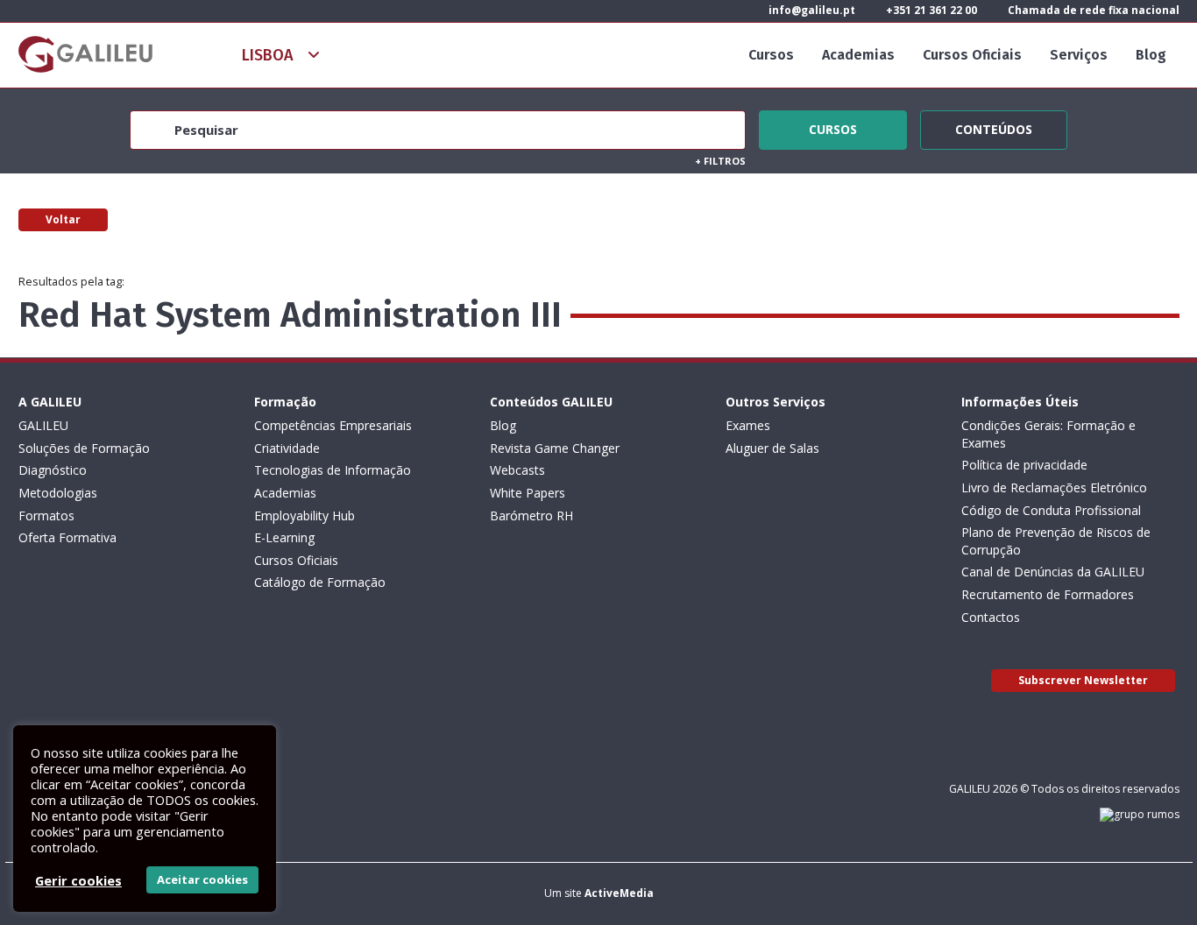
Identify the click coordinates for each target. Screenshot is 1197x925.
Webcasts (517, 470)
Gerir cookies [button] (78, 880)
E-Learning (284, 537)
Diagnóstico (52, 470)
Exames (748, 425)
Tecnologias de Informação (332, 470)
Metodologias (57, 492)
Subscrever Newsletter (1083, 680)
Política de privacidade (1024, 464)
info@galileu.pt (810, 10)
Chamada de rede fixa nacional (1092, 10)
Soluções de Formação (84, 448)
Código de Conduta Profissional (1051, 510)
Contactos (990, 617)
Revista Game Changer (555, 448)
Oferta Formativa (67, 537)
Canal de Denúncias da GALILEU (1052, 571)
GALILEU (43, 425)
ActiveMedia (619, 893)
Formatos (46, 515)
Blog (1151, 54)
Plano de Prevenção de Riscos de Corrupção (1056, 541)
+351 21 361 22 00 (930, 10)
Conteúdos (993, 127)
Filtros (720, 160)
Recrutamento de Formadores (1047, 594)
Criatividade (287, 448)
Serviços (1079, 54)
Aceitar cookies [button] (202, 879)
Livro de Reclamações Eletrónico (1054, 487)
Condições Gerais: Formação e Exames (1048, 434)
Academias (858, 54)
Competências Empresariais (333, 425)
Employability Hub (304, 515)
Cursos (771, 54)
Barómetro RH (531, 515)
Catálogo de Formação (320, 582)
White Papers (527, 492)
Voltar (63, 219)
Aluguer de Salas (772, 448)
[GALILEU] (85, 54)
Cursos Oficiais (972, 54)
